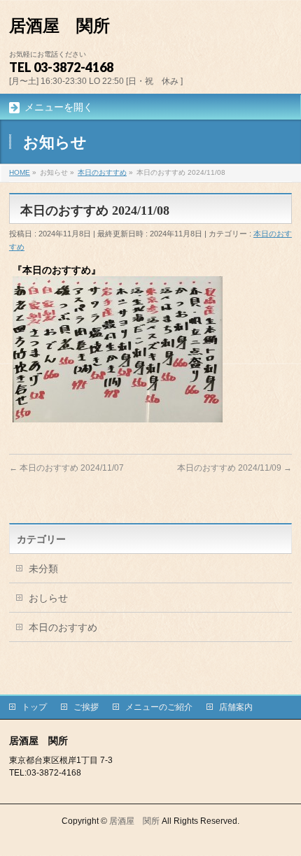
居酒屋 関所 (59, 26)
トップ (34, 707)
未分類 (43, 568)
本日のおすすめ (63, 627)
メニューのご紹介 (158, 707)
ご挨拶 (86, 707)
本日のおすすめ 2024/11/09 (234, 468)
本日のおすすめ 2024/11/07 (66, 468)
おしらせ (48, 598)
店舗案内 (236, 707)
